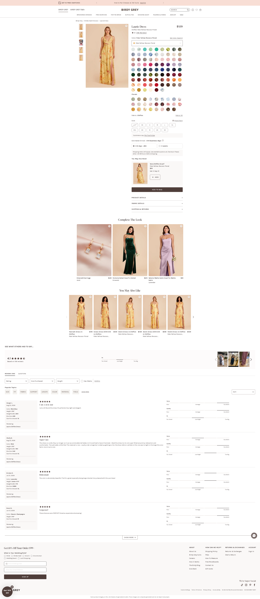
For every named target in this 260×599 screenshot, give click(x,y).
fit (15, 392)
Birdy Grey (63, 10)
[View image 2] (81, 35)
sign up (25, 577)
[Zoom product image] (107, 56)
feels (75, 392)
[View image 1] (81, 27)
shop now (147, 3)
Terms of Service (197, 590)
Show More (129, 537)
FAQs (207, 555)
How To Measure (211, 558)
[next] (193, 317)
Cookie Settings (185, 590)
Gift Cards (209, 569)
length (45, 392)
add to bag (157, 190)
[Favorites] (197, 10)
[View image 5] (81, 58)
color (54, 392)
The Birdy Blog (194, 565)
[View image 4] (81, 50)
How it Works (194, 562)
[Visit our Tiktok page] (241, 584)
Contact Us (209, 565)
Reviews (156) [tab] (10, 374)
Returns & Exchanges (233, 551)
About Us (192, 551)
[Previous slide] (96, 3)
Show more (85, 392)
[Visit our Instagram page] (246, 584)
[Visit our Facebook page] (254, 584)
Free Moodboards (212, 562)
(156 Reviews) (141, 33)
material (65, 392)
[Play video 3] (81, 42)
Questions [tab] (22, 374)
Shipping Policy (211, 551)
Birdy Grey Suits (195, 555)
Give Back (193, 569)
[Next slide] (163, 3)
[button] (7, 591)
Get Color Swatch (176, 38)
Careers (192, 558)
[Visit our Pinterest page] (250, 584)
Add (157, 177)
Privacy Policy (207, 590)
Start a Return (230, 555)
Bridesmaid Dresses (91, 21)
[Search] (180, 9)
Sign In (251, 551)
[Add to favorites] (126, 26)
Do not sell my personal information (232, 590)
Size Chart (179, 121)
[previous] (66, 317)
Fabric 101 (179, 115)
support (33, 392)
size (7, 392)
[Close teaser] (12, 586)
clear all (97, 381)
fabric (23, 392)
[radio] (133, 49)
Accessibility (216, 590)
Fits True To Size (149, 135)
